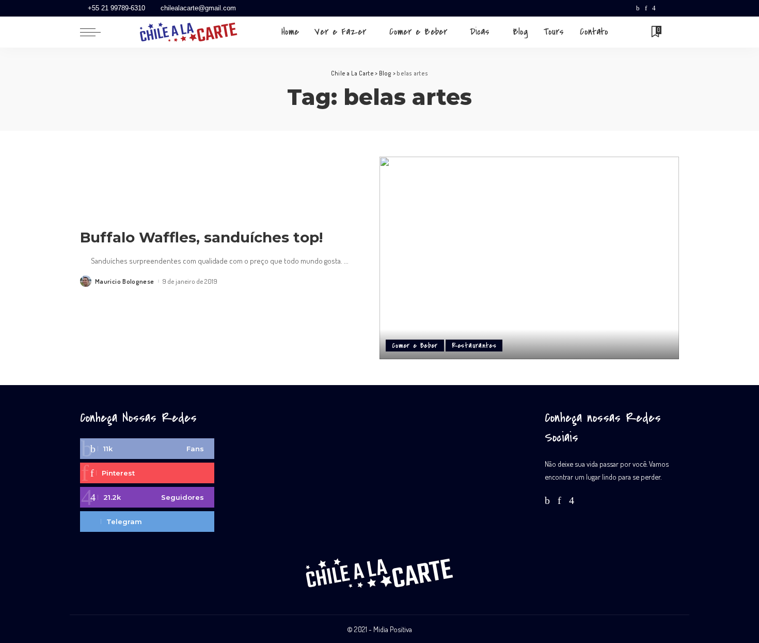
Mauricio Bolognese (124, 281)
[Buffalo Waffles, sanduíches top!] (529, 258)
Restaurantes (474, 345)
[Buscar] (672, 32)
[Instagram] (654, 8)
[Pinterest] (646, 8)
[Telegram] (674, 8)
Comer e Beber (415, 345)
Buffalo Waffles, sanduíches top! (201, 237)
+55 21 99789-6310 (116, 8)
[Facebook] (638, 8)
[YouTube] (663, 8)
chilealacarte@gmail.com (198, 8)
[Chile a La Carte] (188, 32)
